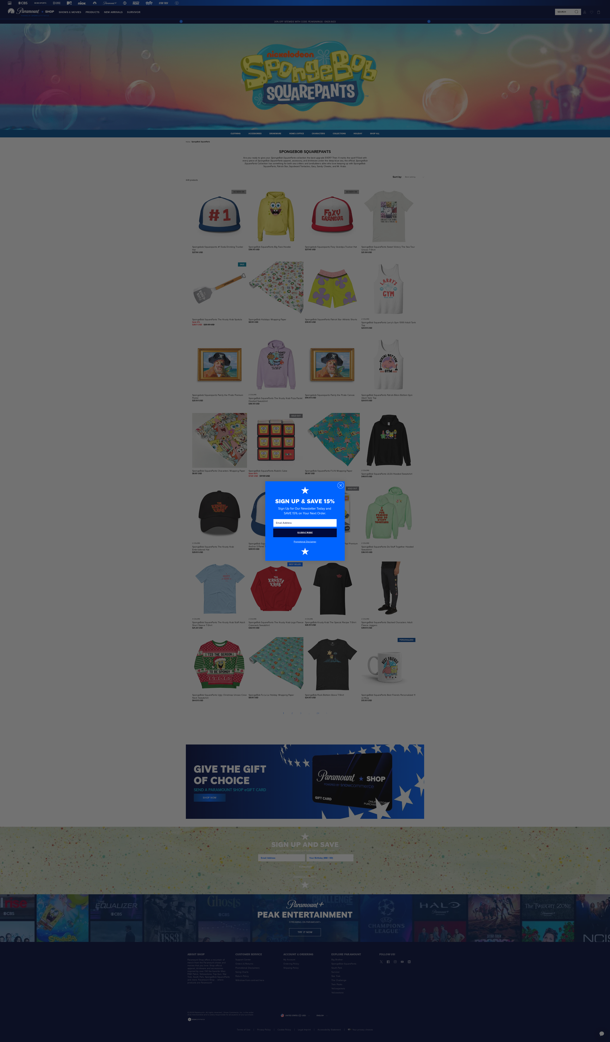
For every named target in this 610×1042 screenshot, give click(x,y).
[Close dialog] (340, 485)
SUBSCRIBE (305, 532)
